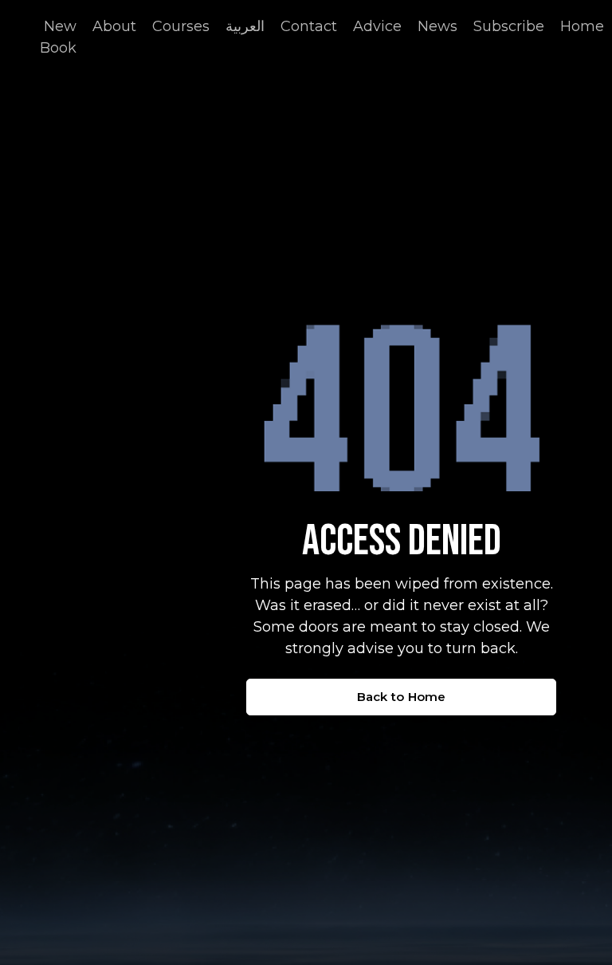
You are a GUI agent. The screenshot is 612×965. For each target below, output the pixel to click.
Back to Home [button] (401, 696)
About (114, 26)
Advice (377, 26)
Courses (181, 26)
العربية (245, 26)
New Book (58, 37)
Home (582, 26)
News (437, 26)
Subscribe (508, 26)
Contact (308, 26)
